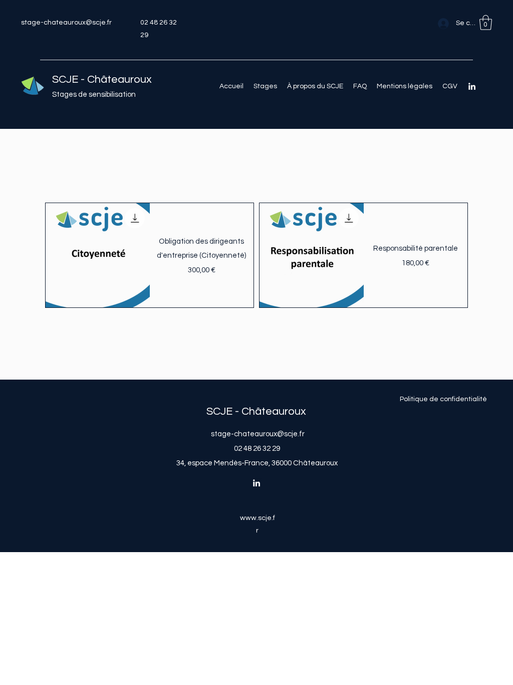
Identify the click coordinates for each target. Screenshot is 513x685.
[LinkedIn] (472, 86)
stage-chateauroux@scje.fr (66, 22)
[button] (485, 22)
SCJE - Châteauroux (102, 79)
